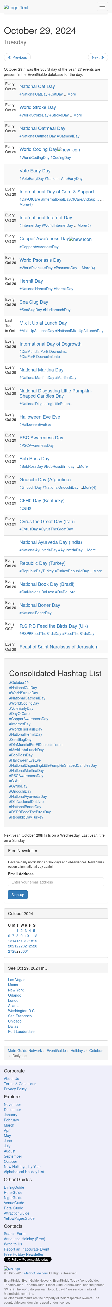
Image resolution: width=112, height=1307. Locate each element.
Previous (19, 57)
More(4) (88, 267)
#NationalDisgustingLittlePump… (46, 403)
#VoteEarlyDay (32, 178)
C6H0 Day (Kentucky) (42, 500)
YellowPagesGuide (19, 1218)
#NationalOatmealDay (38, 135)
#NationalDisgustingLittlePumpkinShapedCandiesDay (53, 765)
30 (23, 951)
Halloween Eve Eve (40, 416)
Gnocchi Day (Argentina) (45, 479)
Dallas (13, 1026)
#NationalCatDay (33, 94)
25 (31, 945)
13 (10, 940)
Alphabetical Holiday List (24, 1171)
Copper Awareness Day (44, 238)
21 (14, 945)
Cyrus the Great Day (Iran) (47, 521)
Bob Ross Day (34, 458)
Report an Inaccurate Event (26, 1249)
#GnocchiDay (31, 487)
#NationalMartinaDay (37, 377)
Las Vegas (16, 979)
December (12, 1109)
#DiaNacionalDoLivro (37, 591)
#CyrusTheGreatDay (56, 528)
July (7, 1145)
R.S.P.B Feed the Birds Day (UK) (54, 625)
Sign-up (17, 894)
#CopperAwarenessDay (39, 246)
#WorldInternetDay (57, 225)
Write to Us (13, 1243)
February (11, 1119)
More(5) (84, 225)
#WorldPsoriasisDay (36, 267)
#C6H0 (25, 508)
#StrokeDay (59, 115)
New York (16, 989)
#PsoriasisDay (65, 267)
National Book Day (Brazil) (47, 583)
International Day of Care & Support (57, 191)
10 (27, 935)
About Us (11, 1078)
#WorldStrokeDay (34, 115)
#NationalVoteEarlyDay (64, 178)
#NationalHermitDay (36, 288)
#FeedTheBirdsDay (78, 633)
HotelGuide (13, 1192)
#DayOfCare (30, 199)
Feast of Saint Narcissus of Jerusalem (59, 646)
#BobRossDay (31, 466)
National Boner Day (40, 604)
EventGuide (56, 1050)
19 (35, 940)
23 (23, 945)
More (71, 94)
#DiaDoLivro (65, 591)
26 (35, 945)
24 (27, 945)
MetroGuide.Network (25, 1050)
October (96, 1050)
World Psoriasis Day (40, 259)
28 (14, 951)
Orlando (14, 995)
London (14, 1000)
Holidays (78, 1050)
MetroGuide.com (36, 1273)
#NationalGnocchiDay (60, 487)
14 (14, 940)
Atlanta (14, 1005)
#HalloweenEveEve (35, 424)
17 (27, 940)
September (13, 1156)
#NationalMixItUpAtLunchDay (79, 330)
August (9, 1150)
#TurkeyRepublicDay (72, 570)
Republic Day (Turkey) (43, 562)
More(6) (26, 204)
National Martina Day (42, 369)
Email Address (21, 873)
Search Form (15, 1233)
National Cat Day (37, 86)
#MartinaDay (65, 377)
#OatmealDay (68, 135)
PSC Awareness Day (41, 437)
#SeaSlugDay (31, 309)
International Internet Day (46, 217)
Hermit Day (31, 280)
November (12, 1104)
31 (27, 951)
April (7, 1130)
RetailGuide (13, 1207)
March (9, 1125)
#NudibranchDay (57, 309)
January (10, 1114)
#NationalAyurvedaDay (38, 549)
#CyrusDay (29, 528)
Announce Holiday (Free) (24, 1238)
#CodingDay (61, 157)
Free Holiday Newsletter (23, 1254)
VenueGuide (14, 1202)
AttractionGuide (16, 1213)
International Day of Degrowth (51, 343)
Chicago (15, 1021)
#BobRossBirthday (59, 466)
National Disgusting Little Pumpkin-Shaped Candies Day (56, 393)
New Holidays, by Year (22, 1166)
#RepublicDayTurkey (37, 570)
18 (31, 940)
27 (10, 951)
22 (18, 945)
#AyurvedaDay (70, 549)
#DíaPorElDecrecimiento (40, 356)
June (8, 1140)
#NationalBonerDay (36, 612)
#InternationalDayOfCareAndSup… (70, 199)
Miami (13, 984)
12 (35, 935)
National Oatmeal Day (42, 128)
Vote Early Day (35, 170)
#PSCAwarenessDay (37, 445)
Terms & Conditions (20, 1083)
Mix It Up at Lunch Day (43, 322)
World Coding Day (38, 148)
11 (31, 935)
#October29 (19, 682)
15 (18, 940)
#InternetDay (30, 225)
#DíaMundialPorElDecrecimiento (36, 744)
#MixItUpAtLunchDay (37, 330)
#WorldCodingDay (34, 157)
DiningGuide (14, 1187)
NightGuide (13, 1197)
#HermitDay (63, 288)
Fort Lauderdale (21, 1031)
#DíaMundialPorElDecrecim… (44, 351)
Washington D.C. (22, 1010)
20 (10, 945)
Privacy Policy (15, 1088)
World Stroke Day (38, 107)
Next (96, 57)
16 (23, 940)
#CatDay (55, 94)
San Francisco (20, 1015)
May (7, 1135)
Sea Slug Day (34, 301)
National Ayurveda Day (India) (51, 541)
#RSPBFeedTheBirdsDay (40, 633)
